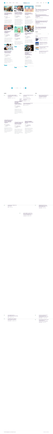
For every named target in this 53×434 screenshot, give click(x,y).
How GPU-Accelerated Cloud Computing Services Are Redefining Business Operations (43, 316)
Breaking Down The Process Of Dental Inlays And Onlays (29, 14)
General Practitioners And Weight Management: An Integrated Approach (28, 53)
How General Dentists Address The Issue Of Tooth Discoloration (7, 52)
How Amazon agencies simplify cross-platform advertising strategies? (18, 13)
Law (43, 2)
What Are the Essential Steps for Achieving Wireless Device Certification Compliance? (42, 15)
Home (7, 2)
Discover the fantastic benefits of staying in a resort (43, 47)
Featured (26, 6)
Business (10, 2)
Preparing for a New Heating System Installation (7, 32)
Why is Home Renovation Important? (27, 99)
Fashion (17, 2)
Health (13, 2)
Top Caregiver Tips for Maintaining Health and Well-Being (8, 14)
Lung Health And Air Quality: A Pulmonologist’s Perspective (18, 35)
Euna (6, 16)
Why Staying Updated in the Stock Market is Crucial (29, 33)
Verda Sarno (40, 322)
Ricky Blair (28, 36)
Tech (46, 2)
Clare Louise (28, 16)
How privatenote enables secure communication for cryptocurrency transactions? (43, 320)
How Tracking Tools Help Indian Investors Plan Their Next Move (40, 27)
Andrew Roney (41, 44)
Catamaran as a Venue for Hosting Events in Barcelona (43, 43)
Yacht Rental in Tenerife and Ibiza (43, 38)
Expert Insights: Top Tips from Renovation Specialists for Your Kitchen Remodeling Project (28, 214)
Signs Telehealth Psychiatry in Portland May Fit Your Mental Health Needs (42, 10)
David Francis (18, 38)
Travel (41, 2)
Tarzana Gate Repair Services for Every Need (28, 95)
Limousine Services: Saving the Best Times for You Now (43, 51)
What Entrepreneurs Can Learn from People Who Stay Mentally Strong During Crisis (41, 22)
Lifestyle (37, 2)
